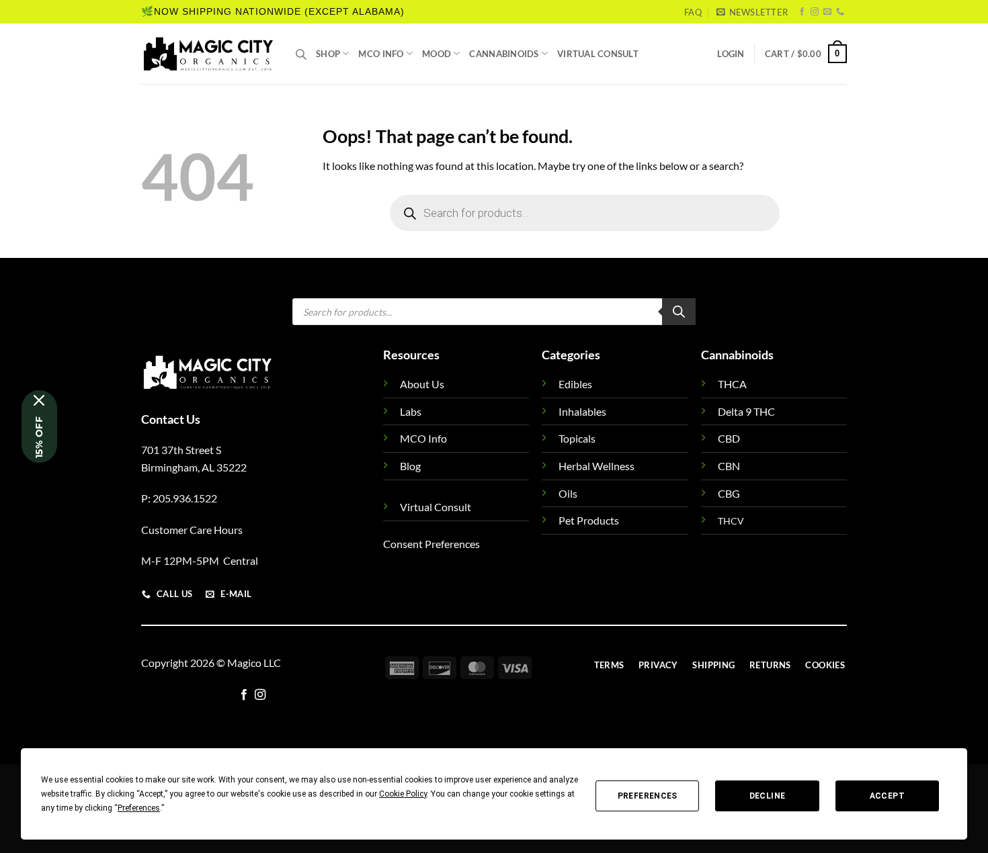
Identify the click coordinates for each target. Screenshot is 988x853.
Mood (436, 53)
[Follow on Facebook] (802, 12)
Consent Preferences (431, 543)
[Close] (39, 400)
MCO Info (380, 53)
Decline (767, 796)
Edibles (575, 383)
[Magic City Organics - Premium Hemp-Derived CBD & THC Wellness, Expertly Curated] (208, 54)
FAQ (693, 12)
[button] (752, 12)
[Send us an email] (827, 12)
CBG (729, 493)
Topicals (577, 438)
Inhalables (582, 411)
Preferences (647, 796)
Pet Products (589, 520)
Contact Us (170, 419)
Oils (568, 493)
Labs (410, 411)
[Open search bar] (301, 54)
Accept (887, 796)
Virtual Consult (598, 53)
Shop (328, 53)
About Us (422, 383)
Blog (410, 465)
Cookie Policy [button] (403, 794)
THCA (732, 383)
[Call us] (840, 12)
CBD (729, 438)
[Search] (679, 311)
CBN (729, 465)
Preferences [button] (139, 808)
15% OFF (39, 437)
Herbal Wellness (596, 465)
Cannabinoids (503, 53)
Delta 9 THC (746, 411)
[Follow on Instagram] (815, 12)
